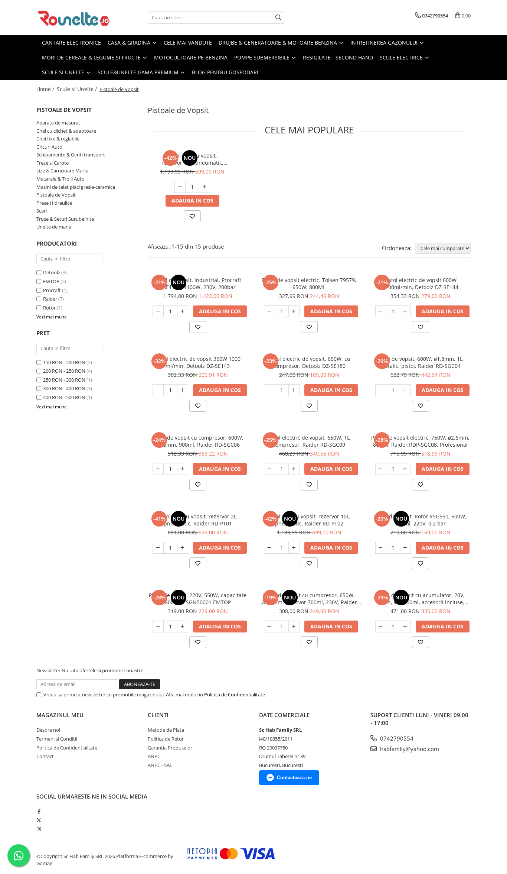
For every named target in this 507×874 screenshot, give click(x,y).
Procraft (52, 290)
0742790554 (396, 738)
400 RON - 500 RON (64, 397)
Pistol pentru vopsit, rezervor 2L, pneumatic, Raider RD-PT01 (197, 520)
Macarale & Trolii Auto (60, 178)
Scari (41, 210)
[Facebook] (38, 811)
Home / (46, 89)
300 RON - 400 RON (64, 388)
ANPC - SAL (160, 765)
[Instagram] (38, 829)
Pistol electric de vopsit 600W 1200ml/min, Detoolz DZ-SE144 (420, 283)
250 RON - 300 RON (64, 379)
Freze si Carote (52, 162)
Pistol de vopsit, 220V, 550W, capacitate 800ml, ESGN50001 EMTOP (197, 599)
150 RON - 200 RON (64, 362)
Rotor (49, 307)
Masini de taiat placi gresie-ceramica (75, 187)
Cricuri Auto (49, 146)
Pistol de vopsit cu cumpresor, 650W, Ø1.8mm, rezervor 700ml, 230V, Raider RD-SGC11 (309, 599)
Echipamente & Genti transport (70, 154)
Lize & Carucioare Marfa (62, 170)
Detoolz (51, 272)
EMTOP (51, 281)
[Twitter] (38, 820)
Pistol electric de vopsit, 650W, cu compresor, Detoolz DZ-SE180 (309, 362)
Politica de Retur (166, 738)
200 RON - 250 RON (64, 371)
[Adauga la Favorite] (192, 216)
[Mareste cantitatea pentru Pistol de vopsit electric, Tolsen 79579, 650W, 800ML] (294, 311)
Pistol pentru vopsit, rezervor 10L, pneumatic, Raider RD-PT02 (192, 159)
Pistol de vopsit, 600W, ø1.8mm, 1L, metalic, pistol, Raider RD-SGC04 (420, 362)
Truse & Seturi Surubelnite (65, 219)
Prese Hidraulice (54, 203)
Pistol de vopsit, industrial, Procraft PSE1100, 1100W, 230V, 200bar (197, 283)
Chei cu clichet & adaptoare (66, 130)
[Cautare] (278, 18)
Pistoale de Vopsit (56, 194)
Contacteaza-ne (294, 777)
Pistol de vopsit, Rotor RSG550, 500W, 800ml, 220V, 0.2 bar (420, 520)
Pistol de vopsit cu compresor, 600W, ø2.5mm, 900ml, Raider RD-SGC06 (197, 441)
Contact (45, 756)
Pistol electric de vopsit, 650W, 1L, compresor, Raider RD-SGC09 (309, 441)
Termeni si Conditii (56, 738)
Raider (50, 298)
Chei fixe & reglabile (57, 138)
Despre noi (48, 729)
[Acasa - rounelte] (73, 18)
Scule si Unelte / (77, 89)
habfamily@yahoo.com (409, 748)
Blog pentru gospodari (225, 72)
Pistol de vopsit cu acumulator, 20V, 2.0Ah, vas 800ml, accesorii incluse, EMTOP (420, 599)
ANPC (154, 756)
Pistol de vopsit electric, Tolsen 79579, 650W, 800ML (309, 283)
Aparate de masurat (58, 122)
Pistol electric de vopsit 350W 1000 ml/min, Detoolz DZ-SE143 (198, 362)
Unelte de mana (53, 226)
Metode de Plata (166, 729)
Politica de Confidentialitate (234, 694)
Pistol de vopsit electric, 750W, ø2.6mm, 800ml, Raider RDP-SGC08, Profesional (420, 441)
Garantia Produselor (170, 747)
